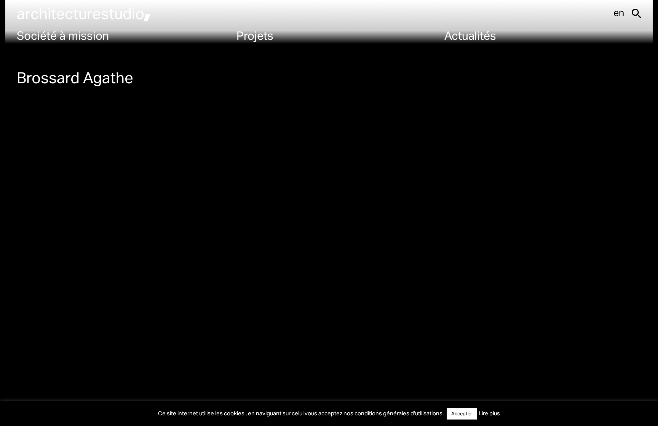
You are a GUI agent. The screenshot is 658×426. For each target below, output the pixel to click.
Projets (254, 35)
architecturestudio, (84, 13)
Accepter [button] (461, 413)
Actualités (470, 35)
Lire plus (489, 413)
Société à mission (63, 35)
